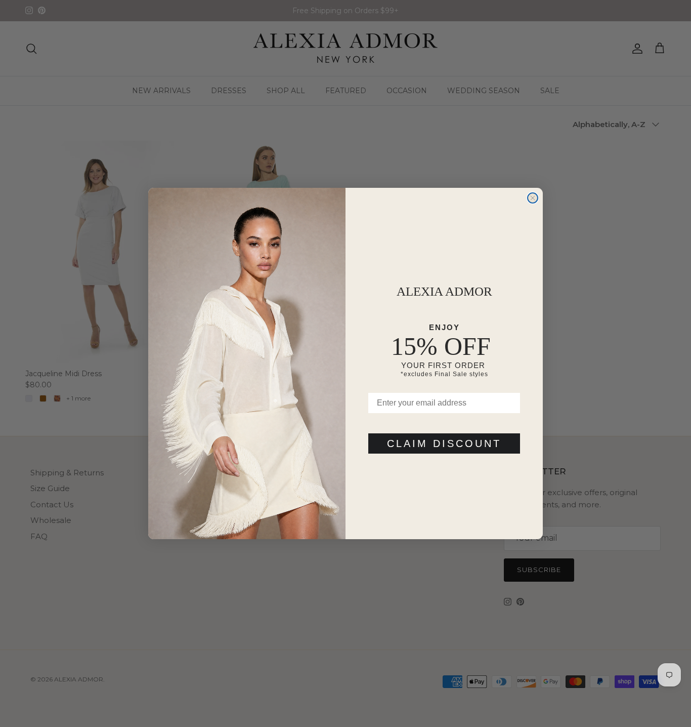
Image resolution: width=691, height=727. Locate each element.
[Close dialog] (533, 198)
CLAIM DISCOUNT (444, 443)
